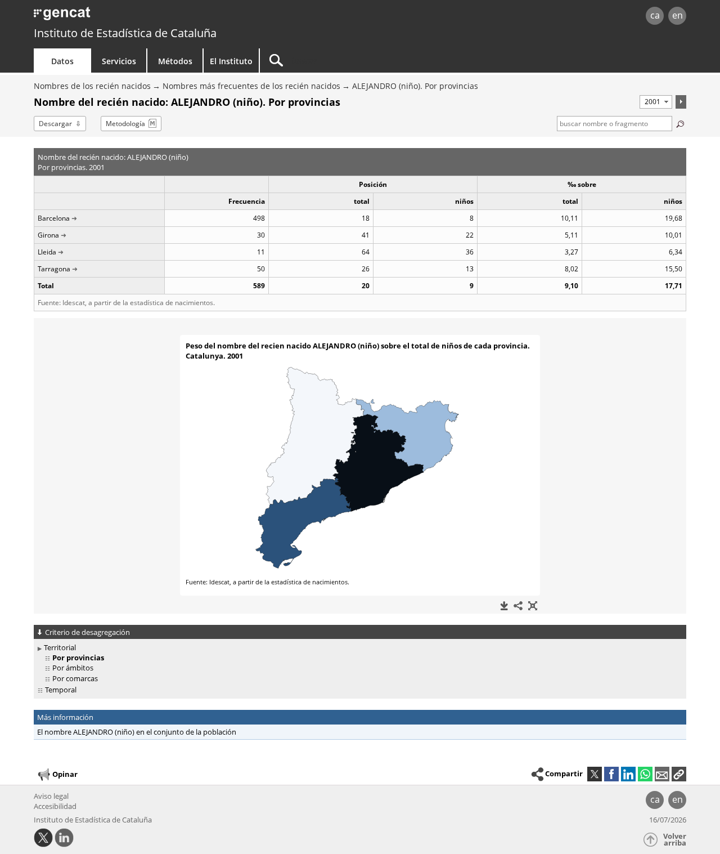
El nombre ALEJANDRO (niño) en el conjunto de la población (136, 732)
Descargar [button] (55, 123)
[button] (679, 774)
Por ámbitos (72, 668)
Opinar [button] (65, 774)
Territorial (60, 647)
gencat (164, 16)
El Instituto (231, 61)
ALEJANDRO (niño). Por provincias (415, 86)
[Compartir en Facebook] (611, 774)
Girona (48, 235)
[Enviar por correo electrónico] (662, 774)
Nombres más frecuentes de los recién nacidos (251, 86)
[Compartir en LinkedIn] (628, 774)
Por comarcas (75, 678)
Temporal (60, 690)
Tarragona (54, 269)
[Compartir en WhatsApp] (645, 774)
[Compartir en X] (594, 774)
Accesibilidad (55, 806)
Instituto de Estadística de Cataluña (125, 33)
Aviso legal (51, 796)
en (677, 15)
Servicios (119, 61)
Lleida (47, 252)
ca (655, 15)
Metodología (125, 123)
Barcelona (54, 218)
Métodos (175, 61)
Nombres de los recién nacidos (92, 86)
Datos (62, 61)
